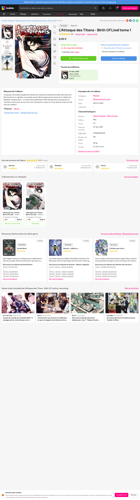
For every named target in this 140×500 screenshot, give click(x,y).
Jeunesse (34, 14)
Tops (81, 14)
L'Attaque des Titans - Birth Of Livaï (44, 20)
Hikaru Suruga (112, 116)
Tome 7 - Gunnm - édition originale (61, 272)
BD (4, 14)
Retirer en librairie (119, 58)
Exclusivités (60, 14)
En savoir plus (111, 2)
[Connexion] (110, 8)
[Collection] (104, 8)
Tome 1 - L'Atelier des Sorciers (105, 267)
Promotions (47, 14)
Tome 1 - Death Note (10, 267)
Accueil (4, 20)
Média (93, 14)
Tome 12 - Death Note (10, 274)
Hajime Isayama (99, 116)
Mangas (23, 14)
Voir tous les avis (132, 160)
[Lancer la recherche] (95, 8)
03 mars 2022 (86, 166)
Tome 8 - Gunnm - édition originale (61, 274)
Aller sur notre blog (131, 288)
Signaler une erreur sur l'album (89, 151)
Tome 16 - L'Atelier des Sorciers (106, 276)
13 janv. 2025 (40, 166)
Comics (12, 14)
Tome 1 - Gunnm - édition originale (61, 267)
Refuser (134, 495)
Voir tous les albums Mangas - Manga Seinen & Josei (119, 234)
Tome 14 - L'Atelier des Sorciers (106, 272)
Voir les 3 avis (80, 34)
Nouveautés (73, 14)
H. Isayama (7, 217)
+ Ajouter (16, 109)
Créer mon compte (130, 8)
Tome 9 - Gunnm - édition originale (61, 276)
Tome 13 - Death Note (10, 276)
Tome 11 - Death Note (10, 272)
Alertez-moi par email (80, 58)
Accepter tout (121, 495)
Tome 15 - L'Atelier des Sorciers (106, 274)
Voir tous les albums (131, 177)
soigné (77, 52)
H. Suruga (14, 217)
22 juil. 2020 (133, 166)
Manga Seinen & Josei (23, 20)
